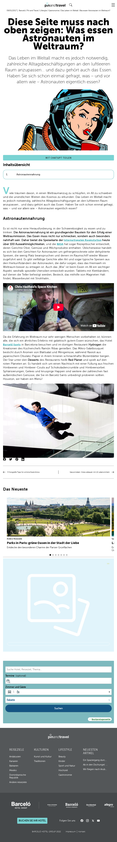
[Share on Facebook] (4, 459)
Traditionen (39, 761)
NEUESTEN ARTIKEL (90, 751)
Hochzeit (63, 770)
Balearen (13, 766)
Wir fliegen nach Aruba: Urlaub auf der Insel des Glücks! (95, 769)
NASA (60, 244)
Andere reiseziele (18, 782)
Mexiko (13, 770)
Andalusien (15, 756)
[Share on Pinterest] (16, 459)
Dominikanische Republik (17, 776)
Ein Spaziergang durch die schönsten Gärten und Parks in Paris (95, 760)
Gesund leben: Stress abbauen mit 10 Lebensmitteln (90, 472)
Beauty (62, 756)
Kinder (61, 761)
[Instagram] (87, 820)
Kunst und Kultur (42, 756)
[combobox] (58, 669)
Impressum (71, 832)
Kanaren (13, 761)
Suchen (58, 708)
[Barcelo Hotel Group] (58, 736)
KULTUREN (41, 749)
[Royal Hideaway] (52, 805)
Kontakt (81, 832)
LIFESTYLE (65, 749)
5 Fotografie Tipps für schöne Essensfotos (23, 472)
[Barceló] (20, 805)
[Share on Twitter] (10, 459)
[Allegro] (109, 805)
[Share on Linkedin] (22, 459)
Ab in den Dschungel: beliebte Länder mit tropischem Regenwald (95, 764)
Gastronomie (65, 775)
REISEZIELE (16, 749)
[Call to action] (93, 820)
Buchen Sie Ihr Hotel (32, 820)
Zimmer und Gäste (15, 687)
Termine (15, 675)
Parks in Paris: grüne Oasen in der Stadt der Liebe (43, 543)
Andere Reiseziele (14, 539)
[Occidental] (91, 805)
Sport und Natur (66, 766)
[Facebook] (82, 820)
